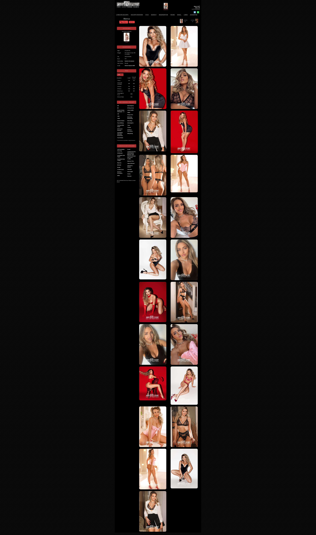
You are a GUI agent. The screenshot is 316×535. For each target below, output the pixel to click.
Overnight (130, 171)
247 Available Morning (121, 150)
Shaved (129, 176)
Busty (118, 167)
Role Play (129, 120)
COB (118, 118)
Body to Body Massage (120, 111)
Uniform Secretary (130, 130)
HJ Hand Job (130, 108)
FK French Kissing (119, 129)
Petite (129, 173)
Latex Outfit (130, 110)
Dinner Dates (120, 120)
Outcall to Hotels (129, 166)
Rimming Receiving (130, 117)
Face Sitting (120, 123)
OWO (128, 112)
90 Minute (120, 153)
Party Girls (130, 114)
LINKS (186, 15)
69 (118, 105)
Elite (118, 175)
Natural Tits (130, 161)
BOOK (131, 22)
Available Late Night (121, 156)
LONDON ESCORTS (122, 15)
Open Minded (130, 163)
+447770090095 (195, 9)
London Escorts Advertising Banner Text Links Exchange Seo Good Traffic (131, 155)
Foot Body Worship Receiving (120, 134)
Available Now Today (121, 160)
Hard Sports (130, 105)
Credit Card (120, 169)
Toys (128, 125)
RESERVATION (163, 15)
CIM (118, 116)
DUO (147, 15)
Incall (128, 149)
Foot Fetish (120, 137)
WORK (172, 15)
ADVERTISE (193, 15)
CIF (118, 113)
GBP (119, 74)
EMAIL (179, 15)
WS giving (130, 133)
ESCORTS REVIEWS (137, 15)
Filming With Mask (120, 126)
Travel (129, 127)
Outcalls (129, 169)
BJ (118, 108)
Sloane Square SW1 (130, 65)
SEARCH (153, 15)
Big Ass (119, 162)
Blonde (119, 165)
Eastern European (129, 61)
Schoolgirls (130, 123)
